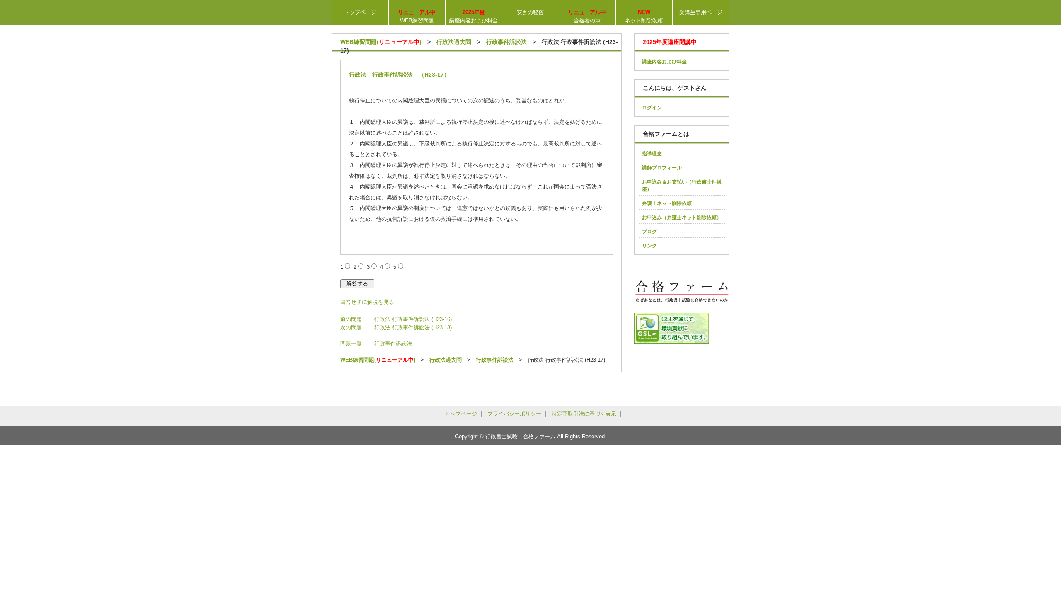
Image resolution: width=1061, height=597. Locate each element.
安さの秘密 (530, 12)
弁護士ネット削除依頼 (667, 203)
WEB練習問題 (417, 16)
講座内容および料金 (473, 16)
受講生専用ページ (700, 12)
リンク (649, 246)
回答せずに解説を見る (367, 302)
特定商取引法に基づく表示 (584, 414)
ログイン (652, 108)
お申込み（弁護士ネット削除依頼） (682, 217)
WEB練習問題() (380, 42)
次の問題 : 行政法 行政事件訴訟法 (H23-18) (396, 327)
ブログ (649, 231)
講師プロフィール (662, 168)
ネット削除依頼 (644, 16)
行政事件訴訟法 (506, 42)
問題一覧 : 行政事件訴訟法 (376, 344)
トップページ (360, 12)
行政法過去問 (453, 42)
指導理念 (652, 154)
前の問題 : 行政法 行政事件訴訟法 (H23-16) (396, 319)
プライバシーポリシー (514, 414)
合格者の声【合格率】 (587, 17)
